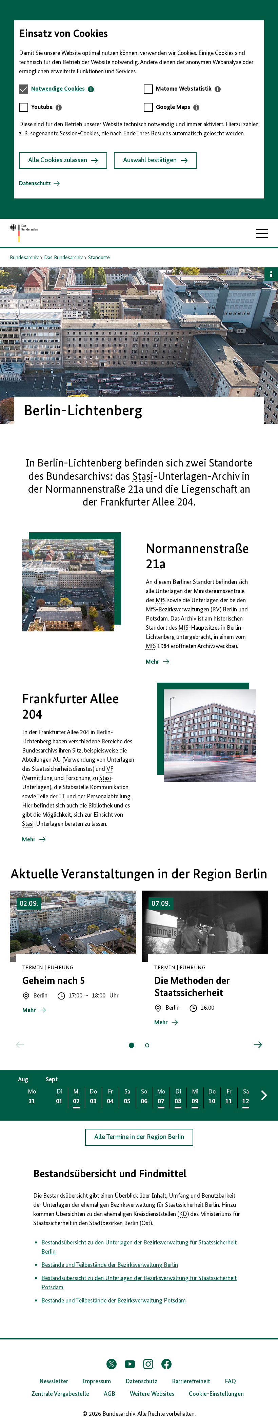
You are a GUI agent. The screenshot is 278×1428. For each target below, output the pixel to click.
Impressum (97, 1381)
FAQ (230, 1381)
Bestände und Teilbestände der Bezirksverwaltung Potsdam (113, 1301)
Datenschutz (35, 183)
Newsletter (53, 1381)
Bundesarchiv (24, 258)
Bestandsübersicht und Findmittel (109, 1174)
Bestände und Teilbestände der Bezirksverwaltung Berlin (109, 1265)
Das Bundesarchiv (63, 258)
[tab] (62, 89)
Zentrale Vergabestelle (60, 1394)
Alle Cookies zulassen (57, 160)
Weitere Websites (152, 1394)
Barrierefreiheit (191, 1381)
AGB (109, 1394)
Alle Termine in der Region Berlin (139, 1137)
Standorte (99, 258)
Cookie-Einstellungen (216, 1394)
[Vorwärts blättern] (263, 1095)
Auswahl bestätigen (150, 160)
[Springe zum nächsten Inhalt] (257, 1044)
